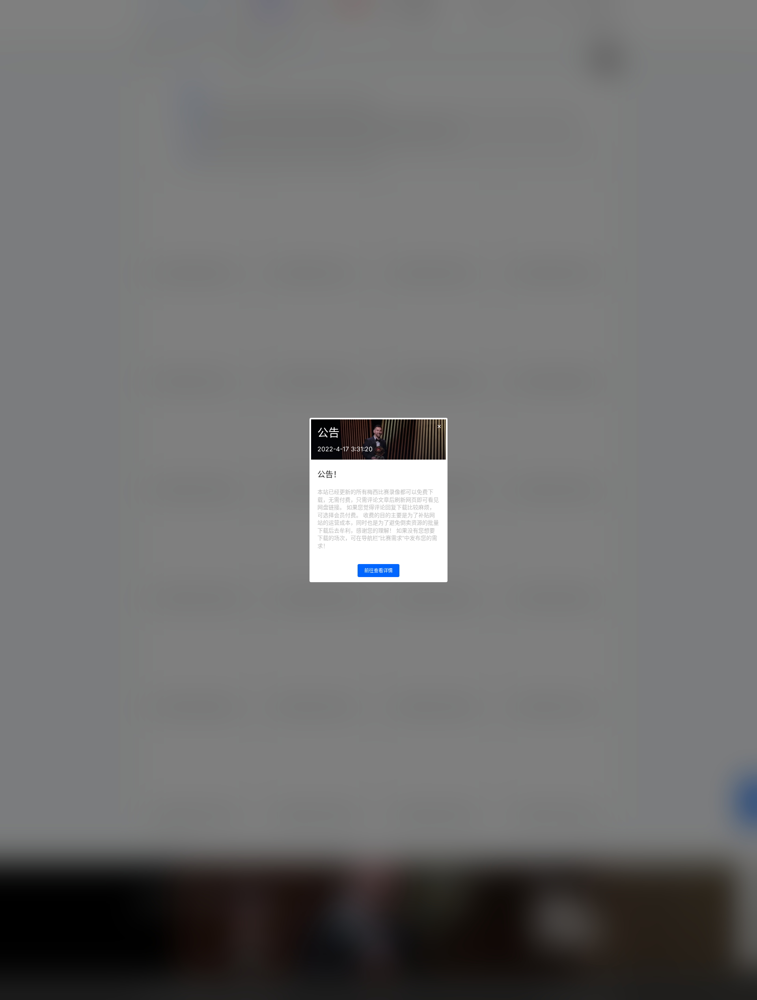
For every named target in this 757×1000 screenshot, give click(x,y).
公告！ (329, 474)
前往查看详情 (378, 571)
